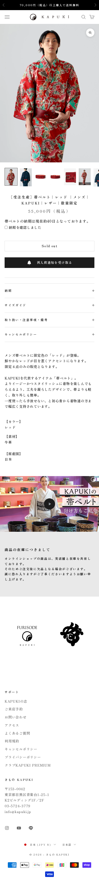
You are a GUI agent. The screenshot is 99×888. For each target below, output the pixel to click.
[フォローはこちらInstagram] (7, 828)
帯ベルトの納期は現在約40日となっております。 (47, 221)
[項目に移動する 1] (11, 177)
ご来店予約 (14, 709)
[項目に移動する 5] (70, 177)
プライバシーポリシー (23, 757)
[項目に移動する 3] (40, 177)
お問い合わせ (15, 717)
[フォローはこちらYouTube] (19, 828)
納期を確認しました (25, 227)
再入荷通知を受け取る (54, 262)
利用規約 (12, 741)
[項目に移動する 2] (25, 177)
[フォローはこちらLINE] (31, 828)
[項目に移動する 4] (55, 177)
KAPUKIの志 (16, 701)
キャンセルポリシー (21, 749)
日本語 (67, 844)
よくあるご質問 (17, 733)
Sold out (49, 246)
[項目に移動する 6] (84, 177)
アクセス (12, 725)
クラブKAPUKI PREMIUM (28, 765)
